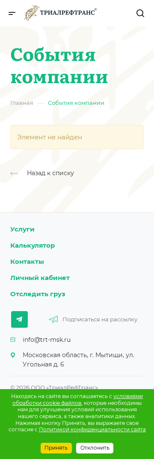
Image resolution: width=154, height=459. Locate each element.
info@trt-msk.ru (47, 340)
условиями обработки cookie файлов (77, 399)
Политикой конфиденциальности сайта (92, 429)
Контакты (27, 261)
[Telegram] (19, 319)
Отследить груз (37, 294)
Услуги (22, 229)
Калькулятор (32, 245)
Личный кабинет (40, 278)
